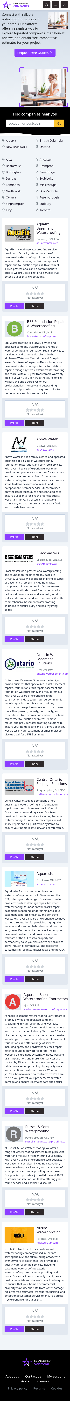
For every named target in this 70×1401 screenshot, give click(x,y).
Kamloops (13, 185)
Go (59, 123)
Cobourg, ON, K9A (47, 239)
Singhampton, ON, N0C (50, 790)
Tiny (9, 210)
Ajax (9, 159)
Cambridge (47, 172)
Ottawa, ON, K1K (46, 445)
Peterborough (49, 197)
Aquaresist (45, 873)
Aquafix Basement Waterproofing (48, 228)
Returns (39, 1388)
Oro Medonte (49, 191)
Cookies (56, 1388)
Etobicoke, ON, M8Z (48, 880)
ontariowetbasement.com (52, 673)
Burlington (13, 172)
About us (12, 1376)
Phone (35, 306)
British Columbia (51, 140)
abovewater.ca (45, 449)
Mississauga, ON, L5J (49, 560)
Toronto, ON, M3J (47, 1239)
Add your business (35, 1381)
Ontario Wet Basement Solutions (46, 658)
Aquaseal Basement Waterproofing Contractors (45, 996)
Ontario (45, 147)
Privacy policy (17, 1388)
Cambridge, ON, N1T (39, 332)
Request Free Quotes (33, 52)
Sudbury (45, 204)
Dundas (11, 178)
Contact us (33, 1376)
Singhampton (15, 204)
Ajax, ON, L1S (31, 1005)
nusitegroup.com (47, 1242)
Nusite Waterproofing (48, 1229)
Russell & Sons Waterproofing (37, 1128)
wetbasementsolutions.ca (52, 794)
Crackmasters (47, 553)
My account (56, 1376)
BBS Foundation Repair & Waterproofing (46, 323)
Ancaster (46, 159)
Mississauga (48, 185)
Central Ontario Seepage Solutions (51, 781)
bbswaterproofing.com (41, 336)
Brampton (47, 166)
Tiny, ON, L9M (44, 670)
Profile (14, 306)
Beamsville (13, 166)
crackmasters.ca (46, 563)
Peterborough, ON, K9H (40, 1137)
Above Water (47, 439)
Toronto (45, 210)
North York (13, 191)
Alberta (11, 140)
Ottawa (11, 197)
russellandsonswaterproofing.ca (45, 1141)
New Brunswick (16, 147)
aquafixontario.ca (47, 243)
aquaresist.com (46, 884)
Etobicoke (46, 178)
